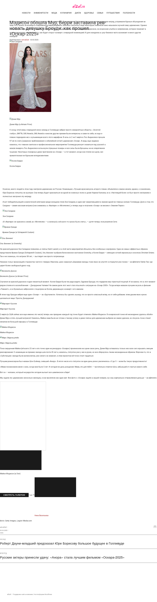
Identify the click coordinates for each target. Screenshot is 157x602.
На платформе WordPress (43, 594)
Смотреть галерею (14, 495)
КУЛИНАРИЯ (66, 13)
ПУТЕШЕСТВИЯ (113, 13)
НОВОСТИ (26, 13)
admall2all (25, 40)
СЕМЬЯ (100, 13)
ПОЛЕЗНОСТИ (129, 13)
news (1, 533)
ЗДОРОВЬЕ (89, 13)
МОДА (54, 13)
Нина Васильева (41, 515)
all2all (9, 594)
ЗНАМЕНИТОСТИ (41, 13)
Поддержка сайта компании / (23, 594)
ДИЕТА (78, 13)
